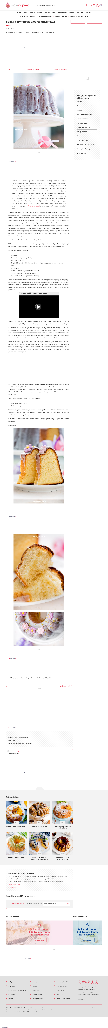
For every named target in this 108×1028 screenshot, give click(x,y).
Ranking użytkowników (63, 982)
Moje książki (11, 986)
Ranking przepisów (37, 998)
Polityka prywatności (32, 1012)
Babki (27, 32)
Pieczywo (33, 16)
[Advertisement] (54, 42)
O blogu (10, 982)
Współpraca (11, 994)
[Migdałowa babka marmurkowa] (62, 843)
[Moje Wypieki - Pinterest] (92, 982)
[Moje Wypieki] (17, 5)
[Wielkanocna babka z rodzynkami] (62, 812)
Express (64, 16)
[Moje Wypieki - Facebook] (93, 5)
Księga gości (60, 994)
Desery (47, 13)
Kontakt (10, 998)
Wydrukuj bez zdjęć (14, 753)
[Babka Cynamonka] (39, 812)
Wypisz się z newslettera (63, 998)
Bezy (25, 13)
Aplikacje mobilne (37, 994)
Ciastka (40, 13)
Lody (53, 13)
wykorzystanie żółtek (21, 737)
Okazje (57, 16)
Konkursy (35, 986)
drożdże (11, 737)
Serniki (88, 13)
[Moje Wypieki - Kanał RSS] (96, 982)
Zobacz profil (39, 940)
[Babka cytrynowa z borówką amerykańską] (39, 843)
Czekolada (80, 13)
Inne (86, 16)
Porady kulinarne (37, 990)
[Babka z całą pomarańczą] (16, 812)
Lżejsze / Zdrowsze (76, 16)
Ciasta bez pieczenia (45, 16)
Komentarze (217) (60, 69)
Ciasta (19, 13)
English (10, 25)
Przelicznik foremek (62, 990)
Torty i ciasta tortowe (66, 13)
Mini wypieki (24, 16)
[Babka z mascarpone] (16, 843)
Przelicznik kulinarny (62, 986)
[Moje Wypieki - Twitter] (88, 982)
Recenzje (34, 982)
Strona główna (10, 32)
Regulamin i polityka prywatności (17, 990)
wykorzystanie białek (33, 206)
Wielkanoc (29, 743)
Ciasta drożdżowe (18, 743)
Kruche (32, 13)
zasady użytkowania (43, 1012)
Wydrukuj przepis (15, 751)
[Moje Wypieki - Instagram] (97, 5)
